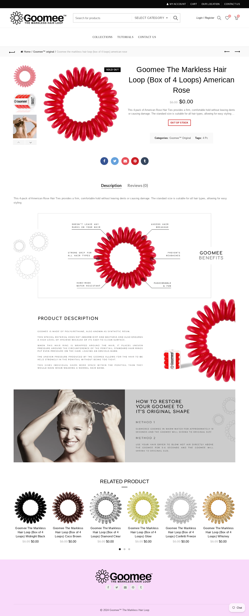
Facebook (104, 161)
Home (27, 51)
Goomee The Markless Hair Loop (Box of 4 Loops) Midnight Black (30, 532)
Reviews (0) (137, 185)
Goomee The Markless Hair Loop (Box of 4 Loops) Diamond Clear (105, 532)
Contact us (232, 4)
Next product (237, 52)
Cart (193, 4)
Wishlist (229, 16)
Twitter (115, 161)
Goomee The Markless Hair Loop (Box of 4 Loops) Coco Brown (68, 532)
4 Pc (205, 138)
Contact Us (147, 37)
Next (31, 142)
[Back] (12, 52)
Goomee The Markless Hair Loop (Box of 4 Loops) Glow (143, 532)
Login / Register (205, 17)
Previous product (227, 52)
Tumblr (145, 161)
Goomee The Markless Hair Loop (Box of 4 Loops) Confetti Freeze (181, 532)
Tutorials (125, 37)
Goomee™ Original (180, 138)
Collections (103, 37)
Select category (149, 17)
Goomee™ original (43, 51)
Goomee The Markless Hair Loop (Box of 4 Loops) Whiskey (218, 532)
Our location (211, 4)
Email (125, 161)
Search (175, 18)
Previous (19, 142)
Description (111, 185)
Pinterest (135, 161)
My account (178, 4)
